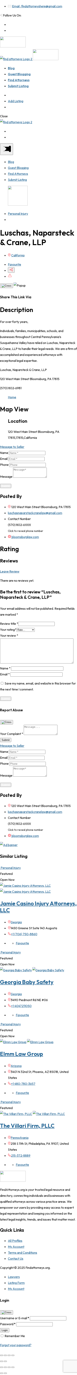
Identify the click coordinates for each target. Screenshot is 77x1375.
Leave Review (9, 571)
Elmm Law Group (21, 1053)
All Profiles (15, 1241)
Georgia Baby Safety (27, 981)
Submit (6, 485)
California (17, 255)
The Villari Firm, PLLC (27, 1125)
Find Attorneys (18, 80)
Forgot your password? (15, 1345)
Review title (9, 624)
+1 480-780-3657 (23, 1084)
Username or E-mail (14, 1318)
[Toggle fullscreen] (9, 1355)
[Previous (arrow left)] (1, 1361)
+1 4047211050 (21, 1006)
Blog (11, 68)
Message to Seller (12, 447)
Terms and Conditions (22, 1253)
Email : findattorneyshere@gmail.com (37, 6)
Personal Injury (18, 214)
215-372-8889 (20, 1155)
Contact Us (15, 1258)
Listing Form (16, 1283)
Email (4, 459)
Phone (4, 465)
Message (6, 477)
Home (12, 397)
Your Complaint (11, 734)
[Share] (5, 1355)
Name (4, 453)
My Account (16, 1247)
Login (5, 1330)
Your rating (8, 630)
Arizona (16, 1066)
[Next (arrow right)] (5, 1361)
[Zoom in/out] (12, 1355)
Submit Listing (18, 86)
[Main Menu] (6, 149)
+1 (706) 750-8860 (24, 934)
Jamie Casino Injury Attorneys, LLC (38, 907)
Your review (9, 635)
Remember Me (15, 1336)
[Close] (6, 286)
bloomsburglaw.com (25, 537)
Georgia (16, 922)
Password (8, 1324)
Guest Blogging (19, 74)
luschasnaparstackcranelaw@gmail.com (35, 513)
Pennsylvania (19, 1138)
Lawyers (14, 1277)
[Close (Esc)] (1, 1355)
